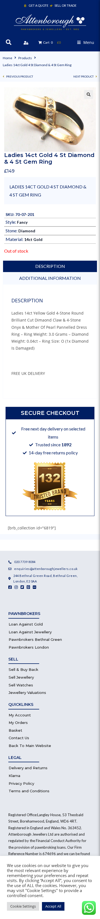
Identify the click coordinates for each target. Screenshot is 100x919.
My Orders (18, 722)
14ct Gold (33, 239)
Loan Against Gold (26, 624)
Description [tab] (50, 266)
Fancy (22, 222)
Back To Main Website (30, 745)
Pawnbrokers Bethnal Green (35, 639)
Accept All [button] (53, 906)
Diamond (26, 230)
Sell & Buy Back (23, 669)
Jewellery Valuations (27, 692)
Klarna (14, 775)
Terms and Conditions (29, 791)
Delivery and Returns (28, 768)
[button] (85, 42)
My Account (20, 715)
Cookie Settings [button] (23, 906)
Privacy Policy (21, 783)
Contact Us (19, 738)
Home (7, 58)
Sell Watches (21, 685)
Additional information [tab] (50, 278)
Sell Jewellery (21, 677)
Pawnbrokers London (29, 647)
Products (25, 58)
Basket (15, 730)
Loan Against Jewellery (30, 632)
